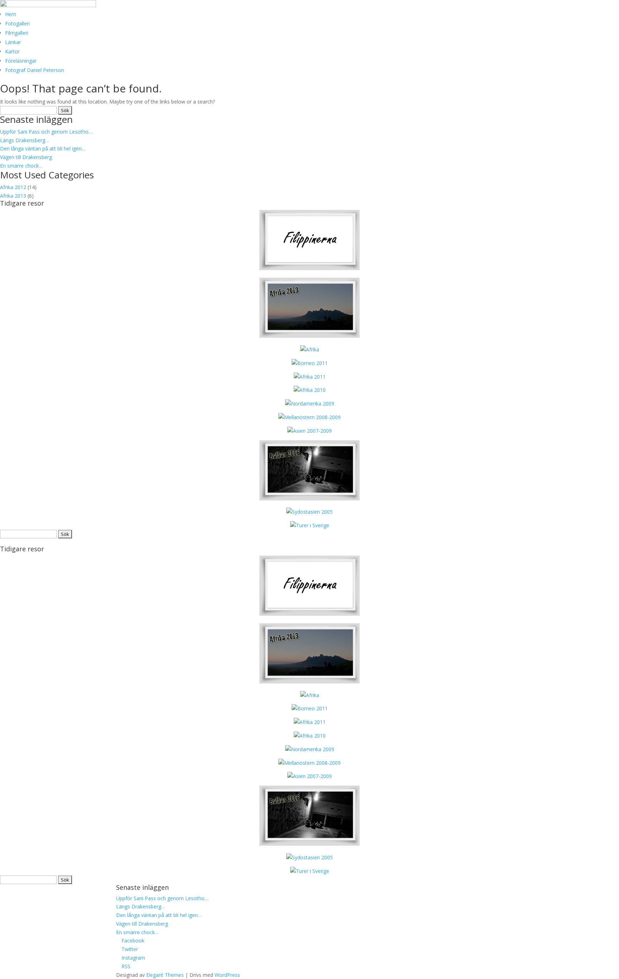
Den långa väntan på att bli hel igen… (43, 148)
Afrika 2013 (13, 195)
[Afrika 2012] (309, 349)
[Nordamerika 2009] (309, 403)
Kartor (12, 51)
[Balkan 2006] (309, 498)
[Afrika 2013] (309, 268)
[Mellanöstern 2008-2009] (309, 417)
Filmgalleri (16, 32)
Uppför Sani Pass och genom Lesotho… (46, 131)
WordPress (227, 974)
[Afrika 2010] (310, 390)
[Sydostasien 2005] (309, 511)
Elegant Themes (165, 974)
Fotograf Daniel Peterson (34, 70)
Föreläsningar (21, 60)
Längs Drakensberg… (24, 140)
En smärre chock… (21, 165)
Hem (10, 14)
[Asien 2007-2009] (309, 430)
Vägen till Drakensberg (26, 157)
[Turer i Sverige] (309, 525)
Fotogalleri (17, 23)
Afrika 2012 (13, 187)
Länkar (13, 42)
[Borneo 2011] (310, 363)
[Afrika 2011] (310, 376)
